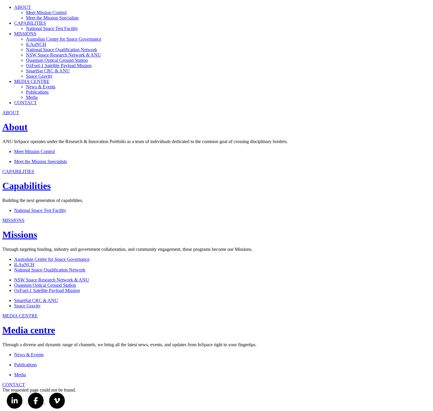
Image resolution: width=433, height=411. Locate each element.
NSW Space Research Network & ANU (63, 54)
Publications (37, 92)
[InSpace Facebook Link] (36, 401)
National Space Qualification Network (61, 49)
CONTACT (25, 102)
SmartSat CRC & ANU (48, 70)
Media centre (28, 330)
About (15, 127)
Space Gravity (39, 76)
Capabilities (26, 185)
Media (32, 97)
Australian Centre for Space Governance (63, 39)
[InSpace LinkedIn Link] (15, 401)
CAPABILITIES (30, 23)
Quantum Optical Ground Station (57, 60)
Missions (19, 234)
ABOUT (22, 7)
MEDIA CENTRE (31, 81)
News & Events (40, 86)
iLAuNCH (36, 44)
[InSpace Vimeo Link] (57, 401)
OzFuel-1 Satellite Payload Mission (59, 65)
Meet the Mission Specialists (52, 17)
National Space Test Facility (52, 28)
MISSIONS (25, 33)
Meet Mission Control (46, 12)
